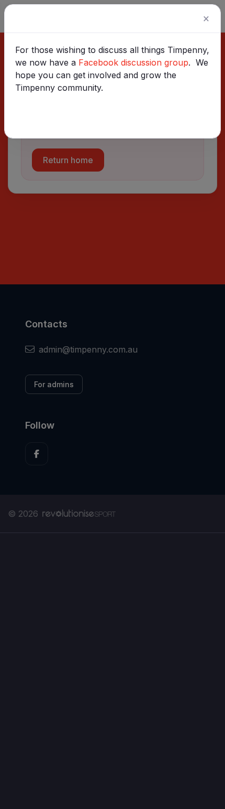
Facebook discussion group (133, 62)
